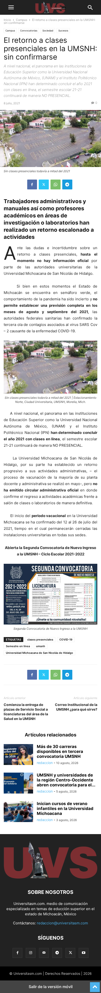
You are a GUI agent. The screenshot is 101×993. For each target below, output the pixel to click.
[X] (44, 184)
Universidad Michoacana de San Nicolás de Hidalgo (39, 653)
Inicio (7, 20)
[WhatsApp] (55, 184)
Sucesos (63, 30)
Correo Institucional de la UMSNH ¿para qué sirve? (76, 707)
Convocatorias (28, 30)
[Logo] (50, 877)
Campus (21, 20)
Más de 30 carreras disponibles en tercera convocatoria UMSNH (60, 751)
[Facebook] (32, 184)
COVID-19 (65, 639)
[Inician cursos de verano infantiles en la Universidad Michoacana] (18, 812)
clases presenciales (40, 639)
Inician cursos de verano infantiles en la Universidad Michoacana (65, 808)
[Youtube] (83, 952)
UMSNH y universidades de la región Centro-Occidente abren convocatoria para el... (66, 780)
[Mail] (44, 952)
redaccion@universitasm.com (62, 923)
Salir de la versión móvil (51, 986)
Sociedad (47, 30)
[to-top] (95, 985)
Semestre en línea (18, 646)
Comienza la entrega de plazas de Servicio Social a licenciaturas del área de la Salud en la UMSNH (26, 712)
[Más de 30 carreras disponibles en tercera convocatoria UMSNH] (18, 755)
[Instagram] (31, 952)
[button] (11, 7)
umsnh (40, 646)
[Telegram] (67, 184)
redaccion (45, 763)
